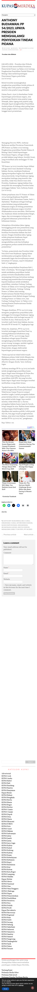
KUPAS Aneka (7, 778)
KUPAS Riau (6, 917)
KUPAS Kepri (6, 862)
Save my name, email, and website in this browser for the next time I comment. (18, 587)
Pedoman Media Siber (10, 972)
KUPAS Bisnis (7, 802)
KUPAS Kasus (7, 855)
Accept (5, 989)
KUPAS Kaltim (7, 853)
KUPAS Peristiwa (8, 901)
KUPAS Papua (7, 893)
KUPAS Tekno (7, 946)
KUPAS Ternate (7, 949)
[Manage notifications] (32, 987)
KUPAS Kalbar (7, 845)
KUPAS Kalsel (7, 848)
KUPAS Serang (7, 922)
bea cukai (25, 521)
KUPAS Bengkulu (8, 797)
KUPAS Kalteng (7, 850)
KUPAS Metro (7, 881)
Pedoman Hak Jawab (9, 975)
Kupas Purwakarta (9, 910)
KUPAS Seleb (6, 920)
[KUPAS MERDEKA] (18, 7)
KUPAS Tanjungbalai (9, 941)
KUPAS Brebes (7, 807)
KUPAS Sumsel (7, 937)
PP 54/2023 (28, 529)
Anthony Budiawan (12, 521)
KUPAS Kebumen (8, 860)
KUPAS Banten (7, 788)
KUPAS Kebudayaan (9, 857)
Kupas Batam (7, 793)
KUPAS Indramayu (9, 833)
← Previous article (9, 535)
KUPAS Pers (6, 903)
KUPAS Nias (6, 886)
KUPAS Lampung (8, 874)
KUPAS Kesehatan (8, 865)
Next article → (29, 535)
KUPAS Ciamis (7, 809)
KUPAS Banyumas (8, 790)
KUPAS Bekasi (7, 795)
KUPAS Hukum (7, 831)
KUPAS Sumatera (8, 932)
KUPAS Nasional (13, 49)
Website (7, 579)
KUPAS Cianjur (7, 812)
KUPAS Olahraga (8, 891)
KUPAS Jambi (7, 838)
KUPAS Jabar (6, 836)
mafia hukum (23, 527)
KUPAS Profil (6, 908)
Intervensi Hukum (24, 523)
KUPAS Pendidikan (9, 898)
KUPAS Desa (6, 817)
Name (6, 568)
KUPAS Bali (6, 783)
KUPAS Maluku (7, 877)
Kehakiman (23, 525)
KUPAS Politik (7, 905)
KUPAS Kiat (6, 867)
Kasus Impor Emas (9, 525)
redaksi (15, 48)
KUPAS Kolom (7, 869)
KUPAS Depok (7, 814)
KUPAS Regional (8, 915)
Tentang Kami (7, 970)
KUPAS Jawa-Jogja (8, 843)
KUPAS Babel (7, 781)
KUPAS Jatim (6, 841)
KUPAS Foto (6, 826)
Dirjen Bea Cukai (9, 523)
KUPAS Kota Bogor (9, 872)
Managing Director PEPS (12, 529)
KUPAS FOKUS (7, 824)
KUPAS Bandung (8, 785)
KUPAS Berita (24, 48)
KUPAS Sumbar (7, 934)
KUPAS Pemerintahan (10, 896)
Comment (7, 553)
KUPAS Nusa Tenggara (10, 889)
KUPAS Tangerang (8, 939)
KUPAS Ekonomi (8, 821)
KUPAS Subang (7, 925)
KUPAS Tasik (6, 944)
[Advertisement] (18, 60)
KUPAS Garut (7, 829)
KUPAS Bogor (7, 805)
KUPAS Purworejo (8, 913)
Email (6, 573)
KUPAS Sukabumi (8, 927)
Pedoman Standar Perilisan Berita (15, 977)
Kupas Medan (7, 879)
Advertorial (6, 773)
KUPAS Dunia (7, 819)
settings (21, 985)
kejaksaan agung (9, 527)
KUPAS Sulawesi (8, 929)
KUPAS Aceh (6, 776)
